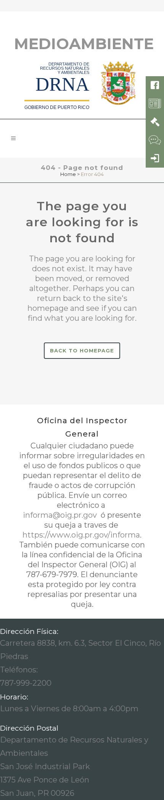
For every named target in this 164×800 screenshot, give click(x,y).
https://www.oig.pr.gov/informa (81, 534)
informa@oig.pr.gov (61, 515)
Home (68, 174)
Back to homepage (82, 350)
